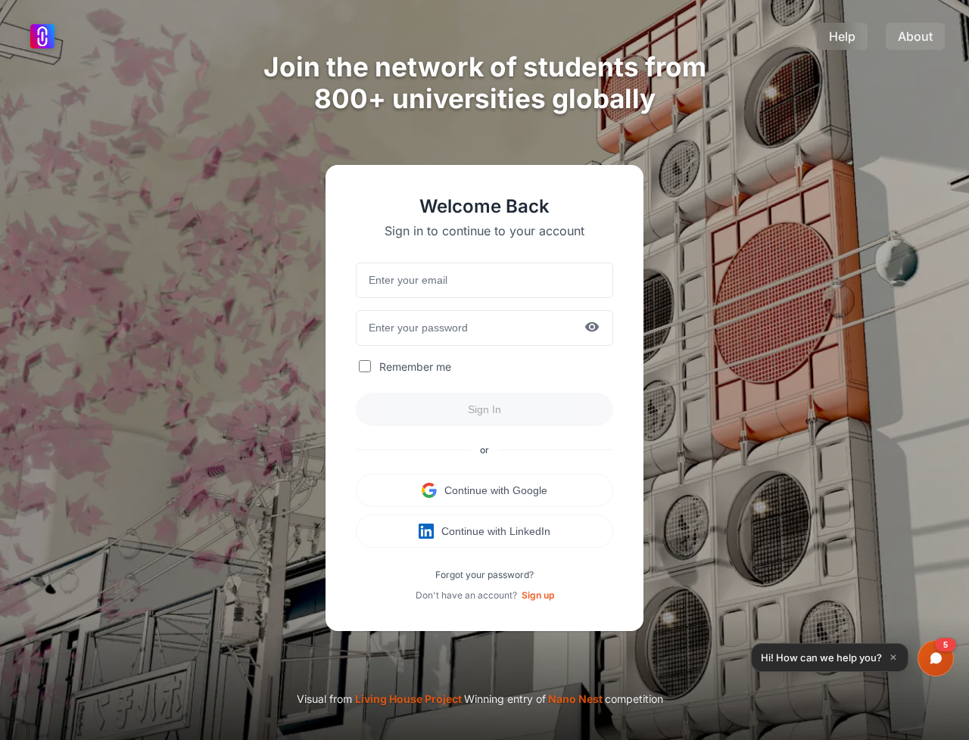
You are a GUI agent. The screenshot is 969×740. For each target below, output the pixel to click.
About (915, 36)
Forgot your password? (484, 574)
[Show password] (592, 328)
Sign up (538, 595)
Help (842, 36)
